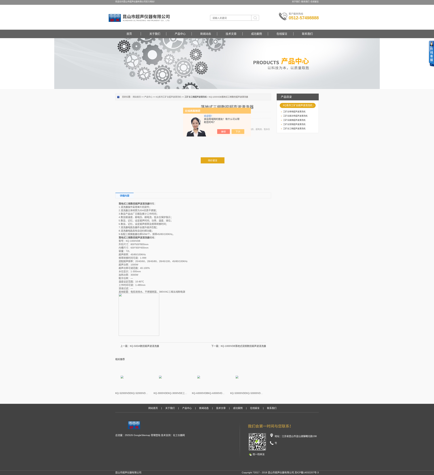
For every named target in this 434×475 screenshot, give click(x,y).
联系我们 (307, 33)
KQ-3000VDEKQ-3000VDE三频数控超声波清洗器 (171, 393)
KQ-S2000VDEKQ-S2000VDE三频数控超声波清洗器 (132, 393)
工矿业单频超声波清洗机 (294, 112)
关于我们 (154, 33)
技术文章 (231, 33)
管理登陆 (155, 435)
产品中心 (180, 33)
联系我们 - (306, 2)
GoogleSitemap (142, 435)
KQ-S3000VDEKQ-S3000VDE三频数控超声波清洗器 (247, 393)
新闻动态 (205, 33)
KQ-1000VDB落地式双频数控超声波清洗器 (243, 346)
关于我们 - (296, 2)
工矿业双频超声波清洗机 (294, 124)
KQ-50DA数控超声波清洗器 (144, 346)
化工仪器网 (179, 435)
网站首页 (137, 97)
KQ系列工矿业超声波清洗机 (297, 105)
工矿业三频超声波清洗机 (294, 128)
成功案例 (256, 33)
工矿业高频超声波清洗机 (294, 120)
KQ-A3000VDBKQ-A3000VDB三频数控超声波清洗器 (209, 393)
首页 (129, 33)
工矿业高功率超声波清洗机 (295, 116)
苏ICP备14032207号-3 (307, 472)
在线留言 (315, 2)
